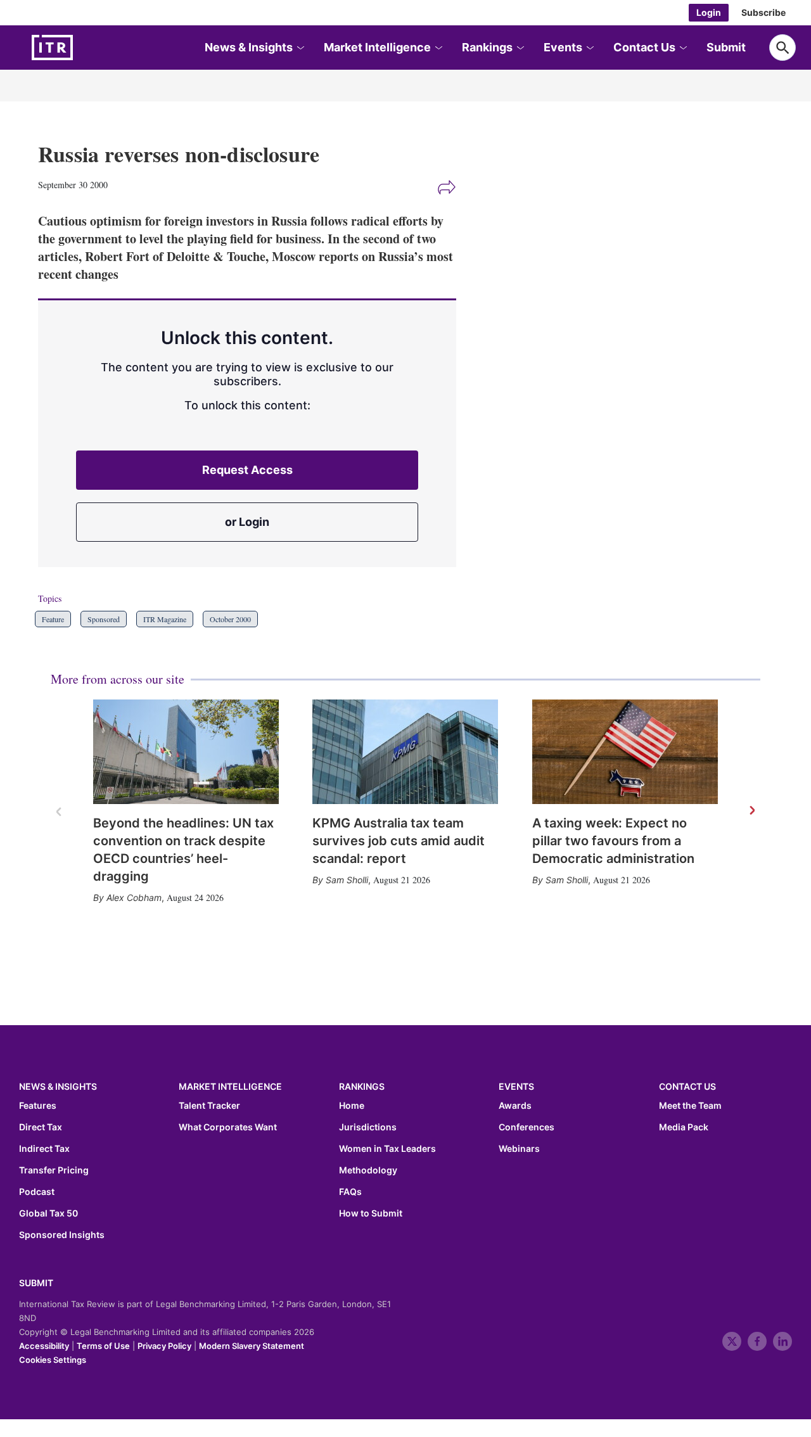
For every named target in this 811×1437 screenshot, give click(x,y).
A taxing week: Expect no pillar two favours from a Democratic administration (613, 840)
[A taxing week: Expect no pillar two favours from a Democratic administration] (625, 751)
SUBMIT (36, 1282)
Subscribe (763, 12)
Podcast (36, 1191)
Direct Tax (40, 1127)
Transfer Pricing (54, 1170)
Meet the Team (690, 1105)
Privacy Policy (164, 1346)
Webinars (519, 1148)
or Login (247, 521)
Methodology (368, 1170)
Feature (53, 619)
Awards (515, 1105)
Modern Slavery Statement (251, 1346)
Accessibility (44, 1346)
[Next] (751, 811)
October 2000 (230, 619)
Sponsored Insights (62, 1234)
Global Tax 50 (48, 1213)
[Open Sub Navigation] (299, 47)
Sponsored (103, 619)
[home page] (82, 47)
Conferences (526, 1127)
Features (37, 1105)
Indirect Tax (44, 1148)
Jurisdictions (368, 1127)
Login (708, 12)
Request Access (247, 469)
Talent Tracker (209, 1105)
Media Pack (683, 1127)
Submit (726, 47)
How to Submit (370, 1213)
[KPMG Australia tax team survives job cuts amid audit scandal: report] (405, 751)
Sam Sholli (347, 879)
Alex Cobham (134, 897)
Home (351, 1105)
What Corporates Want (228, 1127)
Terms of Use (103, 1346)
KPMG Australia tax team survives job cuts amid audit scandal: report (398, 840)
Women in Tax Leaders (387, 1148)
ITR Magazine (164, 619)
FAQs (350, 1191)
